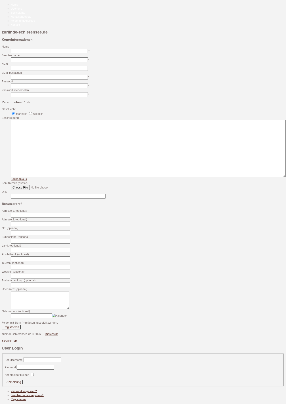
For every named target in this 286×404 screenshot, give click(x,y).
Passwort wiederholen (15, 90)
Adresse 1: (8, 210)
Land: (5, 245)
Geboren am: (10, 311)
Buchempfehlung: (12, 280)
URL (4, 191)
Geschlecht (8, 109)
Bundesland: (9, 237)
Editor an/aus (19, 179)
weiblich (38, 113)
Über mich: (8, 289)
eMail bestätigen (12, 72)
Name (5, 46)
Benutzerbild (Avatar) (14, 183)
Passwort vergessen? (24, 391)
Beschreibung (10, 117)
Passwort (7, 81)
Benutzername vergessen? (27, 395)
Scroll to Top (9, 340)
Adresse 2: (8, 219)
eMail (5, 64)
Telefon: (6, 263)
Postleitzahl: (9, 254)
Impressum (51, 334)
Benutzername (11, 55)
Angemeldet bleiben (17, 375)
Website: (7, 271)
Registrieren (11, 327)
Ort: (4, 228)
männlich (21, 113)
